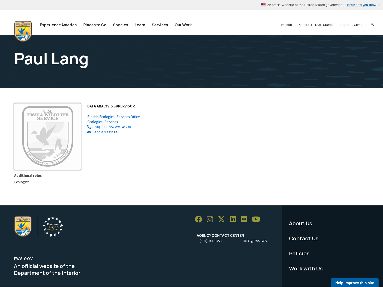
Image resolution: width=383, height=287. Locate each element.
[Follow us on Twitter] (223, 219)
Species (120, 24)
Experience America (58, 24)
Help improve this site (354, 282)
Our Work (183, 24)
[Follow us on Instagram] (211, 219)
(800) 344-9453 (210, 241)
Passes (286, 25)
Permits (303, 25)
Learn (140, 24)
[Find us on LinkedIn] (234, 219)
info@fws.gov (255, 241)
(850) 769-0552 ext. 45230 (111, 126)
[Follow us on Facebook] (200, 219)
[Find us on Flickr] (245, 219)
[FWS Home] (23, 31)
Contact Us (304, 238)
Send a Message (104, 132)
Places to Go (94, 24)
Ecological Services (102, 121)
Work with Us (306, 268)
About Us (300, 223)
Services (160, 24)
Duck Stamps (324, 25)
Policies (299, 253)
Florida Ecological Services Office (113, 116)
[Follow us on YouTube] (257, 219)
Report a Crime (351, 25)
